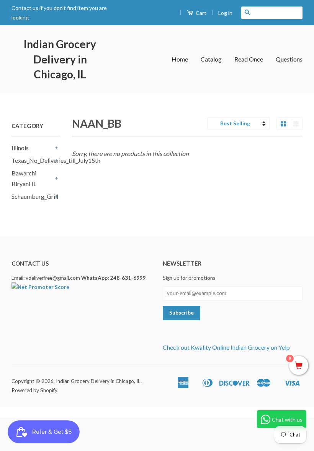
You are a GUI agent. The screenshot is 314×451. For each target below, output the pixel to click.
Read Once (248, 59)
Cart (200, 13)
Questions (289, 59)
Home (180, 59)
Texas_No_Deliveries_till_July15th (32, 160)
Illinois (20, 147)
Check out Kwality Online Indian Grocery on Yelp (226, 347)
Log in (225, 13)
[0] (298, 365)
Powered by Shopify (34, 390)
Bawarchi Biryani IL (23, 178)
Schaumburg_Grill (32, 196)
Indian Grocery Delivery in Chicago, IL (60, 58)
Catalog (211, 59)
